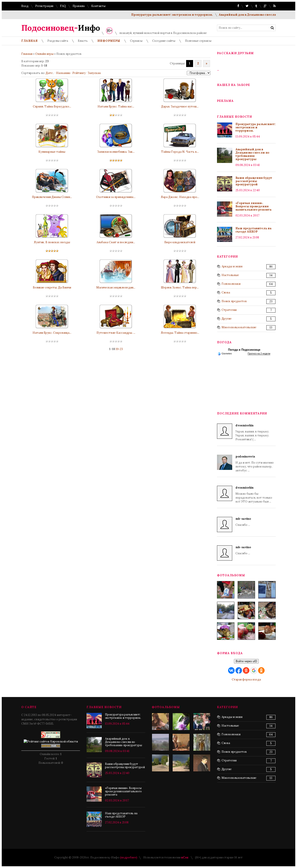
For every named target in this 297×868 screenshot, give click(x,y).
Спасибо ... (243, 522)
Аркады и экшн (232, 266)
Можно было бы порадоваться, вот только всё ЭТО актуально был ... (253, 494)
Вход (24, 6)
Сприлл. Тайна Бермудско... (52, 106)
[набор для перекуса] (267, 631)
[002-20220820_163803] (267, 589)
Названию (63, 73)
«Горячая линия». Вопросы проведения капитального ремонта (253, 206)
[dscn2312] (201, 742)
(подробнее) (128, 857)
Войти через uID (246, 661)
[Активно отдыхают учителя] (160, 721)
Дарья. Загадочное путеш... (180, 106)
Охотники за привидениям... (115, 197)
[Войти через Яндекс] (246, 670)
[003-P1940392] (246, 589)
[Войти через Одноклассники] (261, 670)
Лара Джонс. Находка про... (180, 197)
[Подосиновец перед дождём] (160, 763)
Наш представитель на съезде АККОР (253, 230)
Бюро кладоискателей (179, 242)
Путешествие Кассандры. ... (116, 333)
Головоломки (231, 284)
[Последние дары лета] (246, 631)
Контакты (98, 6)
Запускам (94, 73)
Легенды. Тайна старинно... (180, 333)
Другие (227, 318)
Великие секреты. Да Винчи (52, 287)
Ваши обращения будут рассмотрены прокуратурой (253, 181)
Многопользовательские (239, 327)
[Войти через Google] (253, 670)
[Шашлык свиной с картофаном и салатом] (246, 610)
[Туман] (160, 742)
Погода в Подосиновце (244, 349)
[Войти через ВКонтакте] (231, 670)
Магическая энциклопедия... (115, 287)
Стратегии (229, 310)
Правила (79, 6)
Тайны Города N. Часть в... (180, 152)
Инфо (60, 28)
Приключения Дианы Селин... (52, 197)
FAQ (63, 6)
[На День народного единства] (225, 631)
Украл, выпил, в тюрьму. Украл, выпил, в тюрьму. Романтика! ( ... (252, 432)
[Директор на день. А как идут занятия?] (181, 742)
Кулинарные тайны (51, 152)
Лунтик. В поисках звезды (52, 242)
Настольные (230, 275)
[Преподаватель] (201, 763)
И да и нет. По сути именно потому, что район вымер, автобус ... (254, 463)
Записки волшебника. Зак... (116, 152)
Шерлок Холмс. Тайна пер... (180, 287)
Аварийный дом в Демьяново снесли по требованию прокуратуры (252, 154)
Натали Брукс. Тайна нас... (116, 106)
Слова (226, 292)
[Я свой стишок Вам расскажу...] (201, 721)
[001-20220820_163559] (225, 610)
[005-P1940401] (225, 589)
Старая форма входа (246, 679)
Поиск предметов (234, 301)
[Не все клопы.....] (181, 721)
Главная (26, 54)
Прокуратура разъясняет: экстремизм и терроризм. (159, 15)
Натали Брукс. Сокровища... (52, 333)
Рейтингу (79, 73)
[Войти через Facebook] (238, 670)
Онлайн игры (44, 54)
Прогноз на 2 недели (259, 353)
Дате (49, 73)
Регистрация (44, 6)
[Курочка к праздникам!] (267, 610)
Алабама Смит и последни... (116, 242)
